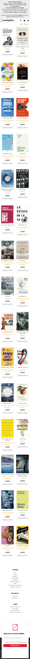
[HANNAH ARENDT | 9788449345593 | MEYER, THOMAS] (7, 36)
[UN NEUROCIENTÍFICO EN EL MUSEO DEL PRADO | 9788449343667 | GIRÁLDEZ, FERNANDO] (23, 464)
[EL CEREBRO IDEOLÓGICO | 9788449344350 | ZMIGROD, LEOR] (23, 357)
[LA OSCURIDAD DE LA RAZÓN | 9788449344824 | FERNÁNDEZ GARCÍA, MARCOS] (7, 250)
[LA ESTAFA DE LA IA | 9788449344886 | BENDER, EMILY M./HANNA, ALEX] (23, 214)
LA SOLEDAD (7, 296)
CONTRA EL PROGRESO (22, 510)
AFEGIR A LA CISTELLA (7, 54)
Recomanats (15, 578)
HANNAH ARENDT (7, 46)
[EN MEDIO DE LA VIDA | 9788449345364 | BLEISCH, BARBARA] (7, 143)
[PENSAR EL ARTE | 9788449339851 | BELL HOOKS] (23, 178)
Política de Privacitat (15, 612)
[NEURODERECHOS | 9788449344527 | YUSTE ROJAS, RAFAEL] (23, 285)
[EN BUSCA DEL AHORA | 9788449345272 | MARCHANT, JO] (7, 107)
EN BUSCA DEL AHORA (7, 118)
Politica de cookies (15, 610)
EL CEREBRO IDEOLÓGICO (22, 367)
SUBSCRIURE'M (15, 645)
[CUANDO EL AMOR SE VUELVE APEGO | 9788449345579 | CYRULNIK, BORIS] (23, 36)
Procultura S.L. (15, 598)
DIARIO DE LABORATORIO (7, 82)
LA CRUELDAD (23, 260)
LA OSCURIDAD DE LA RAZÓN (7, 260)
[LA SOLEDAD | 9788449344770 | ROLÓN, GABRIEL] (7, 285)
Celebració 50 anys (15, 587)
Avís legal (15, 608)
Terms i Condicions (15, 607)
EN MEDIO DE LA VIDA (7, 153)
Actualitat (15, 579)
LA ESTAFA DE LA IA (22, 225)
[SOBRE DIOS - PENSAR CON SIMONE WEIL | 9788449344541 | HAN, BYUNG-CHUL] (23, 321)
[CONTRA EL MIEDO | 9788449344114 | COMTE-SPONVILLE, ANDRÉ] (23, 392)
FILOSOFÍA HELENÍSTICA (7, 332)
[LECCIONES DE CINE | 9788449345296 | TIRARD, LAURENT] (23, 107)
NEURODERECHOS (22, 296)
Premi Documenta (15, 581)
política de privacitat (22, 642)
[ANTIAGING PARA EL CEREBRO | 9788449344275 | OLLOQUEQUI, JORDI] (7, 357)
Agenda (15, 576)
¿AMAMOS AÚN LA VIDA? (7, 510)
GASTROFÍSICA (22, 439)
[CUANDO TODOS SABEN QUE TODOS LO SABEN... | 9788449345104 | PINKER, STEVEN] (7, 178)
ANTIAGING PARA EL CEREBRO (7, 367)
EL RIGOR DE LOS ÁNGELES (22, 545)
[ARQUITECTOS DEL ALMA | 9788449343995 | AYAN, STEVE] (7, 464)
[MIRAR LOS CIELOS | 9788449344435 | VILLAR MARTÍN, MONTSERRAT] (7, 392)
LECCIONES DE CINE (22, 118)
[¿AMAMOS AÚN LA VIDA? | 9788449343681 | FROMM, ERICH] (7, 499)
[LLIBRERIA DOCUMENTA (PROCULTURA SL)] (7, 20)
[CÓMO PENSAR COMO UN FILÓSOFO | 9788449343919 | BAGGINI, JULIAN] (7, 428)
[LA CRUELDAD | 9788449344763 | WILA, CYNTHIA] (23, 250)
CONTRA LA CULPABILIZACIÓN (7, 225)
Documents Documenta (15, 585)
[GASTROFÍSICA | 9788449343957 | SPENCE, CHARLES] (23, 428)
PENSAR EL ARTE (22, 189)
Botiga (15, 574)
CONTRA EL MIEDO (22, 403)
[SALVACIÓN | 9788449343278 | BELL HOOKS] (7, 535)
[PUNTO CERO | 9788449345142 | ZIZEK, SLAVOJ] (23, 143)
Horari (15, 583)
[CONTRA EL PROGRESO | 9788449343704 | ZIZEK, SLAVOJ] (23, 499)
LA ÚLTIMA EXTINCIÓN (22, 82)
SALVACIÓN (7, 545)
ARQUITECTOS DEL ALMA (7, 474)
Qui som (15, 596)
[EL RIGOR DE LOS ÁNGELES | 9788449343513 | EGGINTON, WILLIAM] (23, 535)
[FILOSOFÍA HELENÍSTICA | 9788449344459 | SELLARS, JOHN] (7, 321)
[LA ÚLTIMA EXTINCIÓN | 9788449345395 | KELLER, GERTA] (23, 71)
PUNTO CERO (23, 153)
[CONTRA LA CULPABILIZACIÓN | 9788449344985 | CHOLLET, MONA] (7, 214)
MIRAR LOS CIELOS (7, 403)
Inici (15, 572)
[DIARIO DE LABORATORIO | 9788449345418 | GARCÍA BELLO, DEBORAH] (7, 71)
